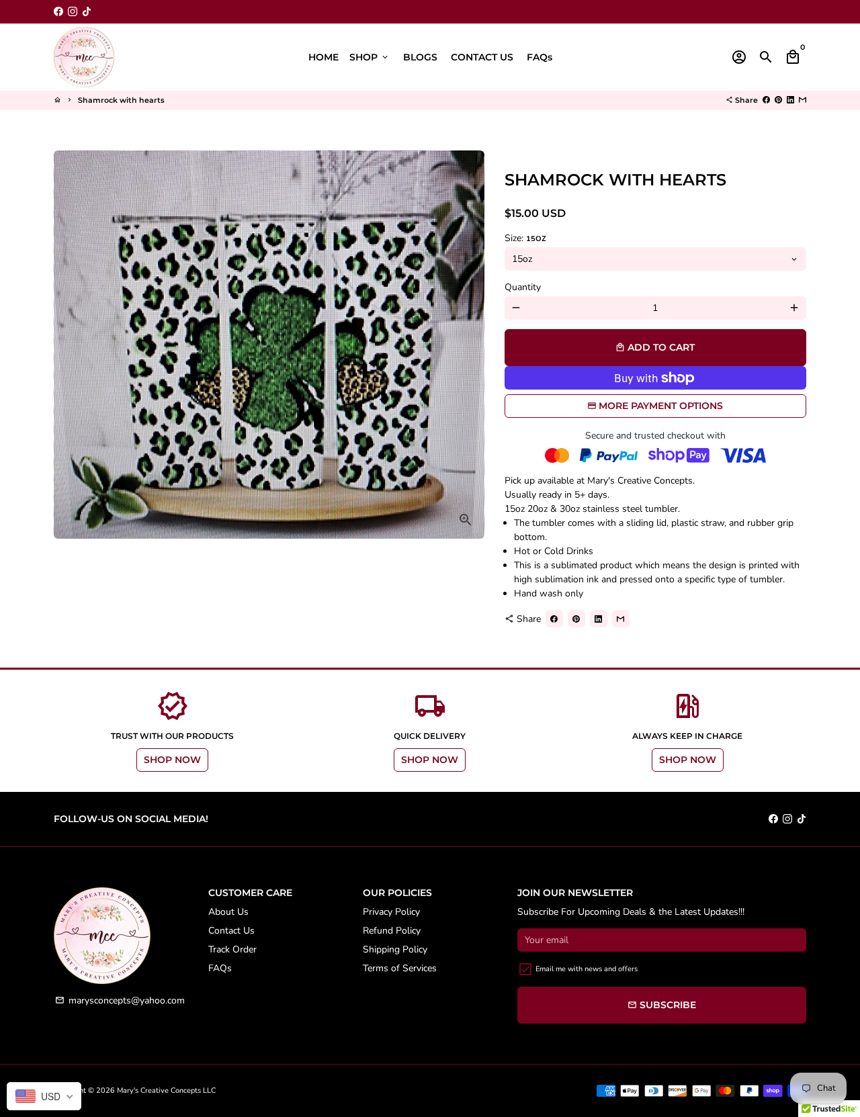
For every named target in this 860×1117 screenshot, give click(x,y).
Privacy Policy (391, 911)
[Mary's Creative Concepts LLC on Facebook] (58, 11)
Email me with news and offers (586, 969)
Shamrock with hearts (121, 100)
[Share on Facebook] (766, 100)
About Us (228, 911)
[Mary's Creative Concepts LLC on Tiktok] (86, 11)
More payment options (661, 406)
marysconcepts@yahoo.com (120, 1000)
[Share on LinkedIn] (790, 100)
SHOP (369, 57)
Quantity (523, 287)
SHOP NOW (172, 760)
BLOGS (420, 57)
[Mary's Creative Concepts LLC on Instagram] (72, 11)
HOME (323, 57)
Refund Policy (392, 930)
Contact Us (231, 930)
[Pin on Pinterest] (778, 100)
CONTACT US (482, 57)
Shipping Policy (395, 949)
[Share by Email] (802, 100)
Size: (525, 238)
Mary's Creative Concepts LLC (166, 1090)
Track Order (232, 949)
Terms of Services (400, 968)
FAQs (539, 57)
